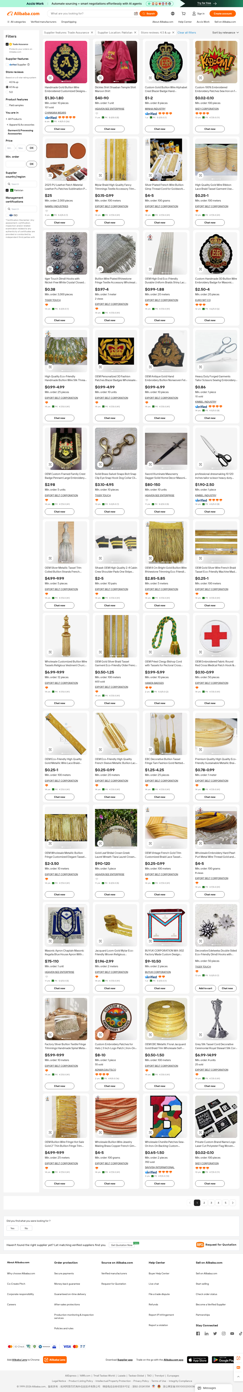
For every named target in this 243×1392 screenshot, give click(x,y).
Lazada (121, 1375)
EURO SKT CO (203, 300)
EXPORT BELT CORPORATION (111, 206)
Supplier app (125, 1359)
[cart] (184, 14)
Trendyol (159, 1375)
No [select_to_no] (26, 1228)
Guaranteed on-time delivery (70, 1294)
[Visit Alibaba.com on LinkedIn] (206, 1333)
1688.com (85, 1375)
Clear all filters (187, 32)
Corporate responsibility (20, 1294)
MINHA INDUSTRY (155, 108)
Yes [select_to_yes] (12, 1228)
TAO (149, 1375)
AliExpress (70, 1375)
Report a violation (158, 1325)
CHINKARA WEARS (55, 112)
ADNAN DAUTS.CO (105, 1069)
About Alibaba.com (18, 1262)
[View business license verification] (153, 1386)
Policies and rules (63, 1328)
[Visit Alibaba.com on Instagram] (223, 1333)
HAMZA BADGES (154, 683)
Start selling (202, 1283)
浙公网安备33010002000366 (179, 1386)
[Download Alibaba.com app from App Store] (197, 1359)
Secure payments (64, 1273)
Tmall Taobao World (104, 1375)
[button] (136, 13)
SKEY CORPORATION (207, 108)
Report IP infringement (161, 1314)
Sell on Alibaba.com (206, 1273)
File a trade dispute (159, 1294)
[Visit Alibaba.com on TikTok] (241, 1333)
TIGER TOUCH (53, 300)
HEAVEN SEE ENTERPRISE (109, 108)
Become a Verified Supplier (211, 1304)
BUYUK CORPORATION (158, 972)
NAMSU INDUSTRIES (56, 206)
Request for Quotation (113, 1283)
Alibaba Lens (19, 1359)
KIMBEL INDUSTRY (205, 401)
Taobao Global (136, 1375)
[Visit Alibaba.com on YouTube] (232, 1333)
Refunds (153, 1304)
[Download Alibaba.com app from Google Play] (224, 1359)
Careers (11, 1304)
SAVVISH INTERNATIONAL (160, 1167)
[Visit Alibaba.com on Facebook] (198, 1333)
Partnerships (203, 1314)
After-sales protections (67, 1304)
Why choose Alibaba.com (21, 1273)
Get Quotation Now (123, 1244)
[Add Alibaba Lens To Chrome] (55, 1359)
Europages (173, 1375)
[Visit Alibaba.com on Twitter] (215, 1333)
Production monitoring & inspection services (74, 1316)
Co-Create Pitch (16, 1283)
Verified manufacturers (114, 1273)
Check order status (206, 1294)
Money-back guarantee (67, 1283)
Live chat (154, 1283)
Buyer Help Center (159, 1273)
